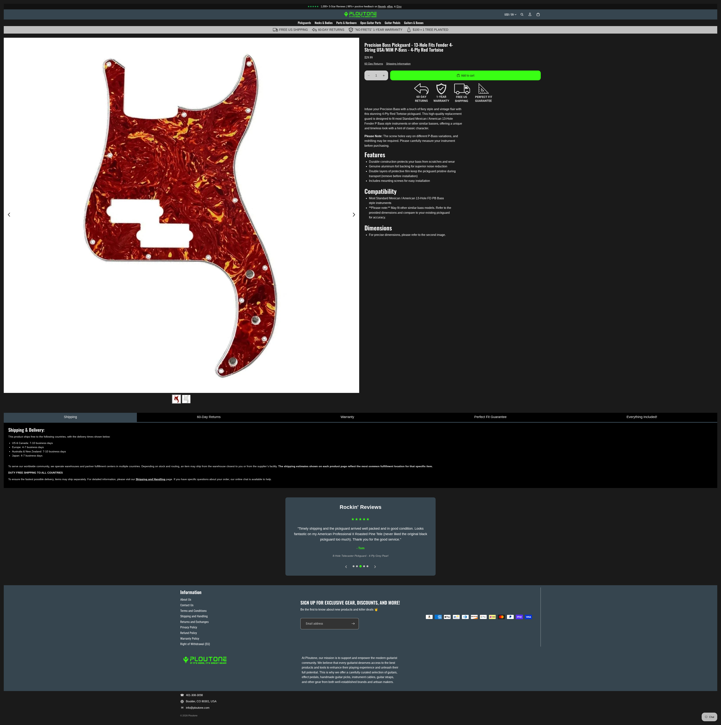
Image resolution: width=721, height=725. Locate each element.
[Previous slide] (8, 215)
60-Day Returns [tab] (209, 417)
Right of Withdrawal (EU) (195, 644)
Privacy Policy (188, 627)
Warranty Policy (189, 638)
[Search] (522, 14)
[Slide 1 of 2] (176, 399)
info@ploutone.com (198, 707)
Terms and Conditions (193, 611)
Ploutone (193, 715)
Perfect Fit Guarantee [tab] (490, 417)
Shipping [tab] (70, 417)
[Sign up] (353, 624)
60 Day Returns (373, 63)
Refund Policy (188, 633)
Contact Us (186, 605)
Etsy (399, 6)
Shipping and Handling (194, 616)
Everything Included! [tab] (642, 417)
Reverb (382, 6)
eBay (390, 6)
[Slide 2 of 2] (186, 399)
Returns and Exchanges (194, 622)
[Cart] (538, 14)
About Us (185, 599)
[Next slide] (355, 215)
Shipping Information (398, 63)
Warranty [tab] (347, 417)
